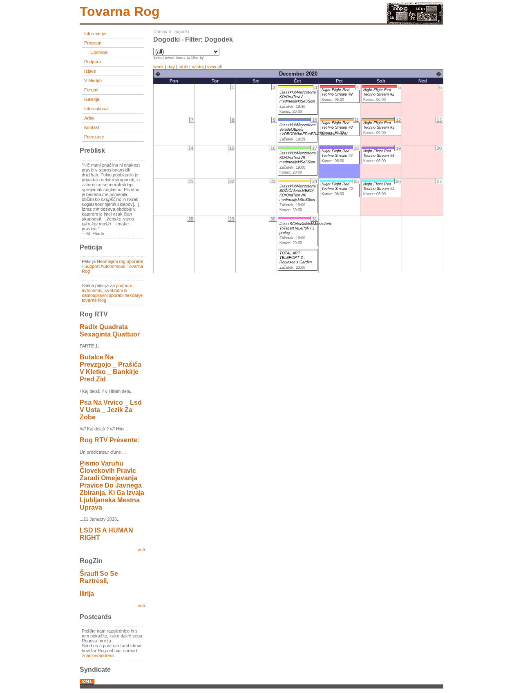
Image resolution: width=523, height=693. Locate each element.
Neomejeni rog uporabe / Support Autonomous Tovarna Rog (112, 266)
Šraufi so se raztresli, (99, 577)
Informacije (95, 33)
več (141, 549)
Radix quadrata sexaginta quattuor (110, 330)
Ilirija (87, 593)
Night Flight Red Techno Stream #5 (337, 186)
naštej (197, 66)
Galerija (91, 99)
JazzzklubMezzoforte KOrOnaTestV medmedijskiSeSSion (297, 96)
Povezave (94, 136)
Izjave (90, 71)
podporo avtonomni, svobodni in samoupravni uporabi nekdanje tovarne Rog (112, 293)
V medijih (93, 80)
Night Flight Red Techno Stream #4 (337, 153)
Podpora (92, 61)
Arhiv (89, 118)
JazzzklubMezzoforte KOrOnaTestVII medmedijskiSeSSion (297, 157)
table (183, 66)
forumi (91, 89)
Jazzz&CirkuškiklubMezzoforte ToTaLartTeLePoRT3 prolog (305, 228)
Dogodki (180, 31)
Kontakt (91, 127)
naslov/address (99, 655)
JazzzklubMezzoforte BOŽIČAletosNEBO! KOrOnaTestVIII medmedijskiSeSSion (297, 193)
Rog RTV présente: (109, 440)
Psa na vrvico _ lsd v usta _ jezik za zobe (111, 410)
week (158, 66)
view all (214, 66)
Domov (160, 31)
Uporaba (98, 52)
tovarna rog (120, 11)
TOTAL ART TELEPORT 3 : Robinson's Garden (295, 257)
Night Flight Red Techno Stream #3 (337, 125)
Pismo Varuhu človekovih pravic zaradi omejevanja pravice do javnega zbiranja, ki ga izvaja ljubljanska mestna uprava (112, 485)
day (171, 66)
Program (92, 42)
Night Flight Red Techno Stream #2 (337, 92)
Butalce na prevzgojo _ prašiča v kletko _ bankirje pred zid (110, 368)
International (96, 108)
